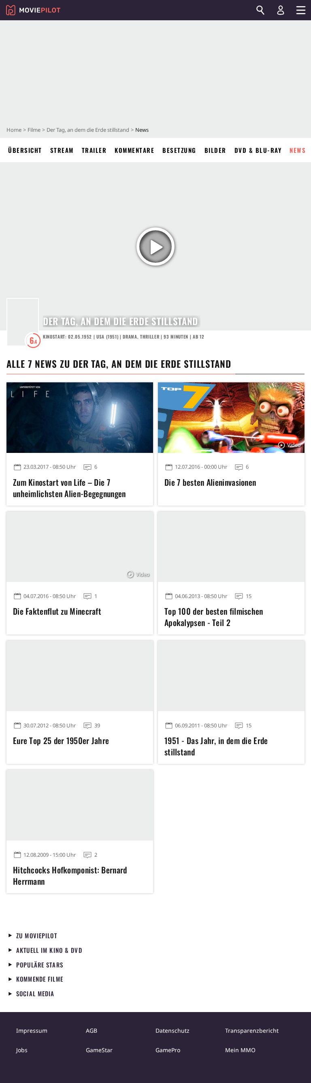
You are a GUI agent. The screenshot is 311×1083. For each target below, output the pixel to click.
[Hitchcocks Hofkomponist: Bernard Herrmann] (79, 805)
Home (13, 129)
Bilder (215, 150)
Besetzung (179, 150)
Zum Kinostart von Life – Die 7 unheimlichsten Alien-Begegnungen (69, 487)
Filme (34, 129)
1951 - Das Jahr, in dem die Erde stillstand (216, 746)
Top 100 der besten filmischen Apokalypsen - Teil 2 (213, 616)
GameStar (99, 1050)
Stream (62, 150)
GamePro (168, 1050)
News (298, 150)
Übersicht (25, 150)
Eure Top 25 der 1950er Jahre (61, 740)
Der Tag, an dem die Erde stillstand (88, 129)
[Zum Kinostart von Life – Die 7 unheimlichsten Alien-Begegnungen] (79, 417)
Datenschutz (173, 1030)
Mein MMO (240, 1050)
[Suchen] (260, 10)
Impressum (31, 1030)
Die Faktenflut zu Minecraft (57, 611)
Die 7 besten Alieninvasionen (210, 482)
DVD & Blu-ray (258, 150)
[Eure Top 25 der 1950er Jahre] (79, 676)
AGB (91, 1030)
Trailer (94, 150)
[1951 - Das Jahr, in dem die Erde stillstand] (231, 676)
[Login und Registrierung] (281, 10)
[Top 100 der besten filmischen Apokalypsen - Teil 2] (231, 547)
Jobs (22, 1050)
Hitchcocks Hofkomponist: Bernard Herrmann (70, 875)
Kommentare (134, 150)
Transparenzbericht (252, 1030)
